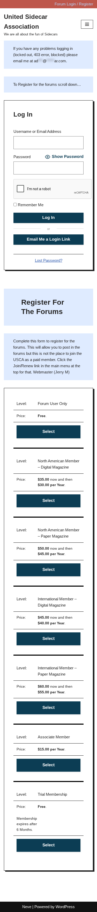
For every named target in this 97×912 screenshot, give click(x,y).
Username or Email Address (37, 131)
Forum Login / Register (74, 4)
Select (48, 432)
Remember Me (30, 205)
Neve (26, 907)
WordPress (65, 907)
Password (22, 157)
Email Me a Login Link (48, 239)
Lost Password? (48, 260)
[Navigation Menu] (87, 24)
